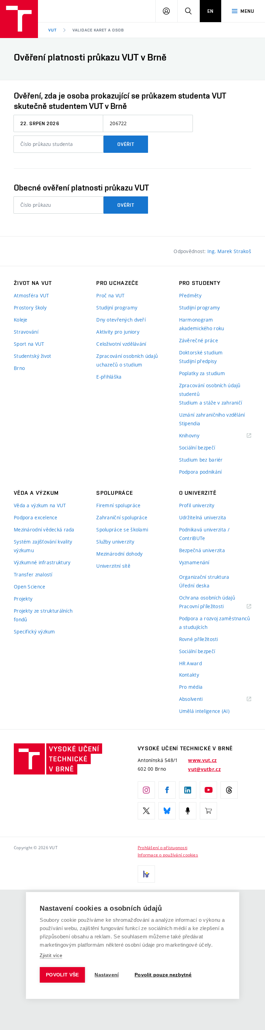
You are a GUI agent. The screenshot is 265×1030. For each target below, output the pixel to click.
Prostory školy (30, 307)
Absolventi (199, 699)
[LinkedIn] (187, 790)
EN (210, 11)
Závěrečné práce (198, 340)
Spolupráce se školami (122, 529)
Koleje (21, 319)
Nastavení (107, 974)
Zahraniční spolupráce (121, 517)
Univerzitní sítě (113, 566)
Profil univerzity (197, 505)
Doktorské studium (201, 352)
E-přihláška (108, 376)
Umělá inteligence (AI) (204, 711)
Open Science (29, 586)
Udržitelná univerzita (202, 517)
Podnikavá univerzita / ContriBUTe (204, 533)
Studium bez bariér (201, 459)
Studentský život (32, 356)
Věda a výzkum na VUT (40, 505)
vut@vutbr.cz (204, 769)
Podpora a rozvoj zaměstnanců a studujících (214, 622)
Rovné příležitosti (198, 639)
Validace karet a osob (98, 30)
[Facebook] (167, 790)
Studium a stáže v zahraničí (210, 402)
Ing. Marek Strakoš (229, 251)
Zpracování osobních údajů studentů (210, 389)
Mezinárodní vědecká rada (44, 529)
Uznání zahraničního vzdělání (212, 414)
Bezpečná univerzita (202, 550)
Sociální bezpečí (197, 447)
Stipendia (189, 423)
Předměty (190, 295)
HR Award (190, 663)
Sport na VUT (29, 344)
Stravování (26, 331)
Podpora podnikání (200, 471)
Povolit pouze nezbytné (163, 974)
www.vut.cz (202, 760)
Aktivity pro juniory (117, 331)
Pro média (191, 687)
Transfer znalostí (33, 574)
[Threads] (229, 790)
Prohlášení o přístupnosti (162, 847)
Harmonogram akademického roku (201, 324)
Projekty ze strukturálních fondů (43, 615)
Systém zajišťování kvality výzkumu (43, 546)
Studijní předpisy (198, 361)
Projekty (23, 598)
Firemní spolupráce (118, 505)
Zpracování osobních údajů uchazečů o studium (127, 360)
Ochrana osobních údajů (207, 597)
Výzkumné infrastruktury (42, 562)
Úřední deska (194, 585)
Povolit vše (62, 974)
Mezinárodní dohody (119, 553)
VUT (52, 30)
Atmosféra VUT (31, 295)
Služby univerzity (115, 541)
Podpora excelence (36, 517)
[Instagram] (146, 790)
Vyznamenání (194, 562)
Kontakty (189, 674)
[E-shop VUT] (208, 810)
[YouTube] (208, 790)
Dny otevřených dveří (121, 319)
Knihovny (198, 436)
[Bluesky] (167, 810)
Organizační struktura (204, 577)
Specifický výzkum (34, 631)
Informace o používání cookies (168, 854)
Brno (19, 368)
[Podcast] (187, 810)
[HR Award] (146, 874)
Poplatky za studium (202, 373)
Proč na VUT (110, 295)
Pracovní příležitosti (210, 607)
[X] (146, 810)
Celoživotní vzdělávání (121, 344)
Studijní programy (116, 307)
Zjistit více (51, 955)
